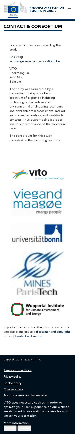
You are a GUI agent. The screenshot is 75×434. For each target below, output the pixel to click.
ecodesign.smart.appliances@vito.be (34, 61)
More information (16, 423)
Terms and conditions (17, 370)
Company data (13, 389)
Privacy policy (12, 376)
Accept (10, 428)
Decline (24, 428)
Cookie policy (12, 383)
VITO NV (36, 359)
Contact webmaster (29, 336)
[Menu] (69, 9)
